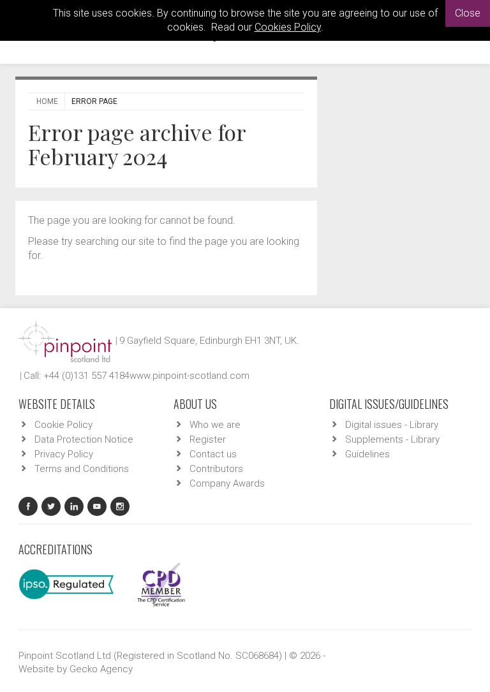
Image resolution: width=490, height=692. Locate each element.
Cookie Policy (63, 425)
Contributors (216, 469)
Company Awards (227, 483)
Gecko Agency (101, 669)
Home (47, 101)
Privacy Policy (63, 454)
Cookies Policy (288, 27)
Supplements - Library (392, 439)
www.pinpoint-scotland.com (189, 375)
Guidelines (367, 454)
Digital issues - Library (391, 425)
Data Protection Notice (83, 439)
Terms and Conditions (81, 469)
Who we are (215, 425)
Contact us (213, 454)
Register (207, 439)
